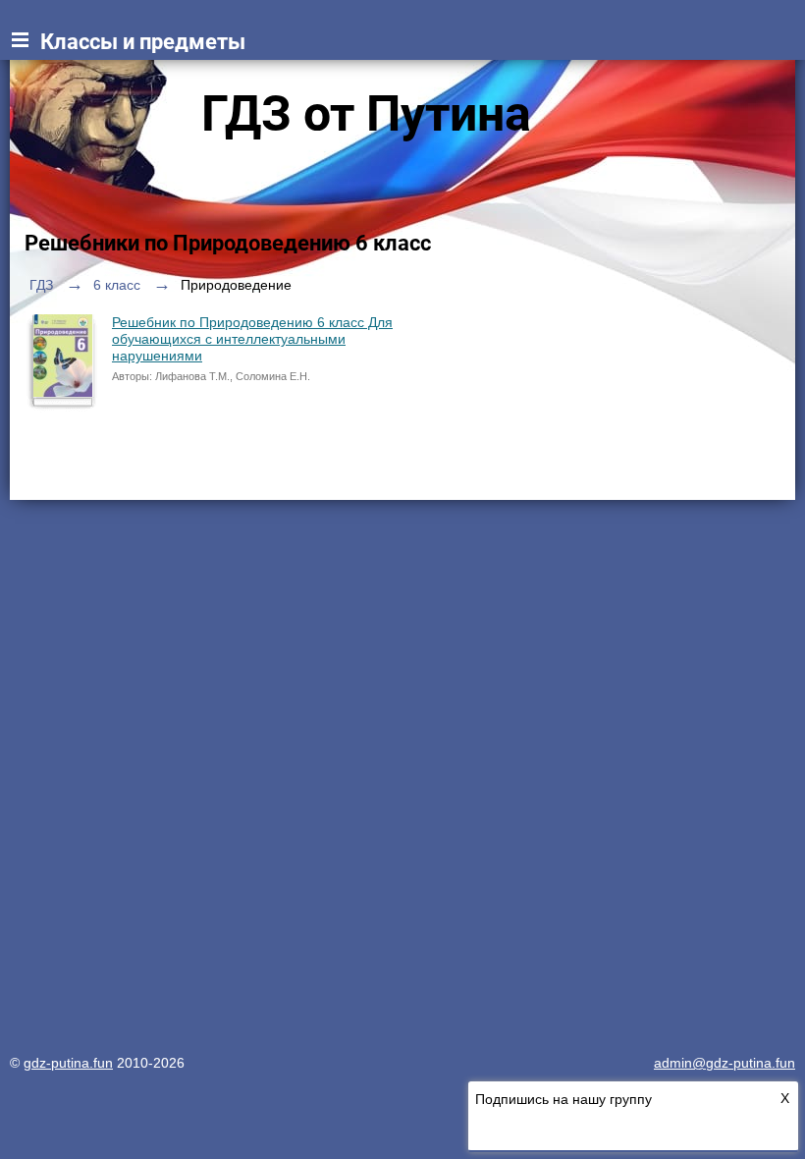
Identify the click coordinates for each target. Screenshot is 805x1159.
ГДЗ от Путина (366, 113)
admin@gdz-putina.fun (724, 1063)
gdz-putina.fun (68, 1063)
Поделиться (92, 466)
